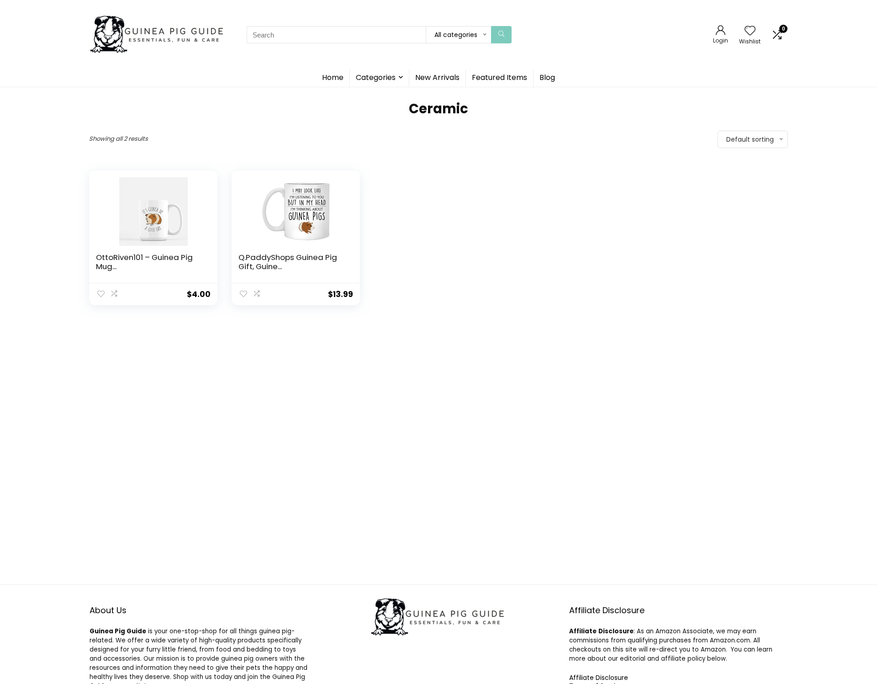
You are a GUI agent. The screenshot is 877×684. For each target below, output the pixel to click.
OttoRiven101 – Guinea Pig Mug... (144, 262)
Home (332, 77)
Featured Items (499, 77)
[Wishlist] (750, 31)
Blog (547, 77)
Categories (376, 77)
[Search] (501, 34)
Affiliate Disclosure (598, 677)
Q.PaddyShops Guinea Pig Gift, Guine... (287, 262)
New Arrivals (437, 77)
